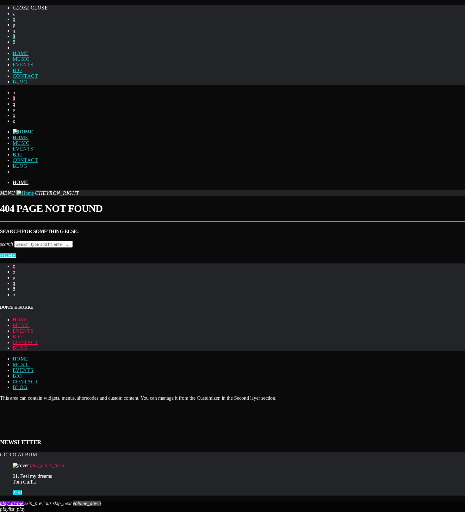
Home (20, 53)
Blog (20, 81)
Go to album (18, 454)
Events (23, 64)
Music (21, 59)
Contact (25, 76)
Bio (17, 70)
